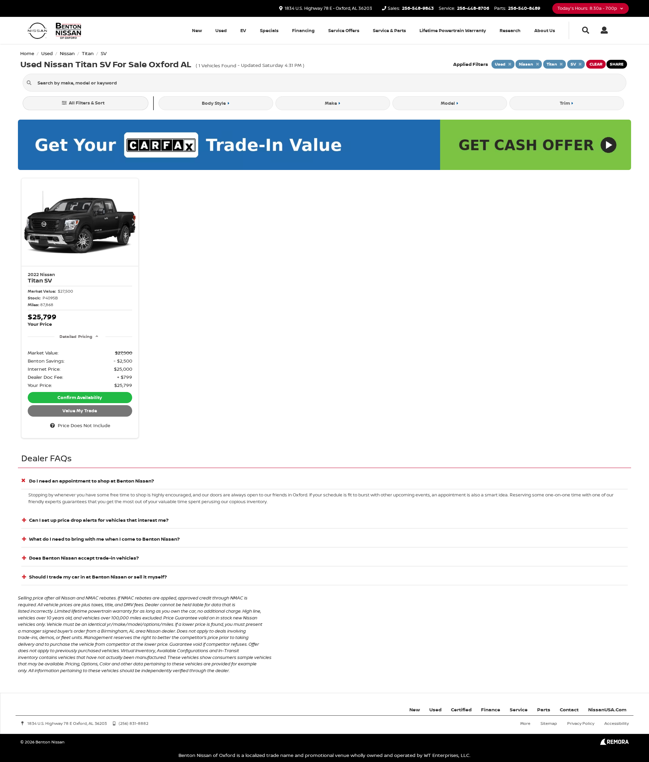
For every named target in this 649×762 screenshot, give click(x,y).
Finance (490, 709)
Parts (543, 709)
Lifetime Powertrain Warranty (452, 30)
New (197, 30)
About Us (544, 30)
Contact (569, 709)
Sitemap (548, 723)
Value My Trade (80, 411)
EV (243, 30)
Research (510, 30)
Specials (269, 30)
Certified (461, 709)
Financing (303, 30)
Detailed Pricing (75, 336)
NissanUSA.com (607, 709)
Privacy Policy (580, 723)
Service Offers (343, 30)
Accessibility (616, 723)
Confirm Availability (79, 397)
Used (221, 30)
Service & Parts (389, 30)
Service (519, 709)
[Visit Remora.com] (614, 743)
